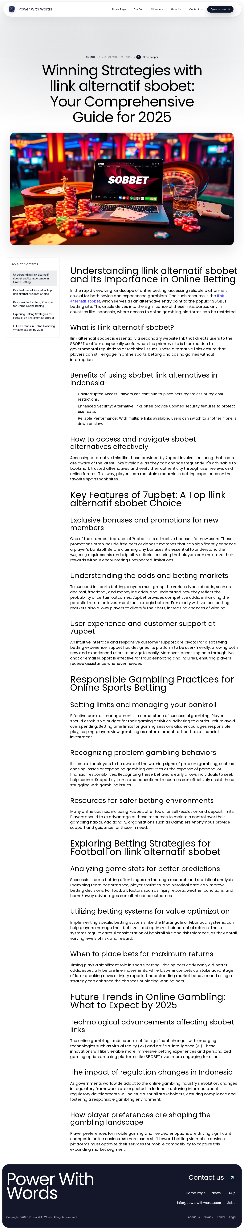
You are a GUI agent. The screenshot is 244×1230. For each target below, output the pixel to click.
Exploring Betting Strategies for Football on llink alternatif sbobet (33, 315)
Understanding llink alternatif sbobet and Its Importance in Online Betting (31, 278)
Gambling (93, 57)
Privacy (208, 1217)
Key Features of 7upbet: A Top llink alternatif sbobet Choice (32, 292)
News (216, 1193)
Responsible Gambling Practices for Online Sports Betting (33, 304)
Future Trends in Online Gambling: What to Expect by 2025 (34, 327)
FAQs (231, 1193)
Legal (232, 1217)
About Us (194, 1217)
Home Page (195, 1193)
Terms (221, 1217)
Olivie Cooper (150, 57)
